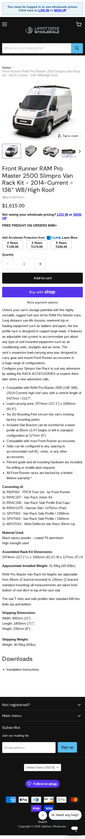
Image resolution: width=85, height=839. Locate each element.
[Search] (77, 48)
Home (6, 67)
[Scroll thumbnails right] (78, 151)
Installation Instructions (23, 669)
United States (40, 767)
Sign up (67, 747)
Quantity (8, 254)
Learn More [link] (69, 237)
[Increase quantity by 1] (40, 263)
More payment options (42, 302)
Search (42, 821)
